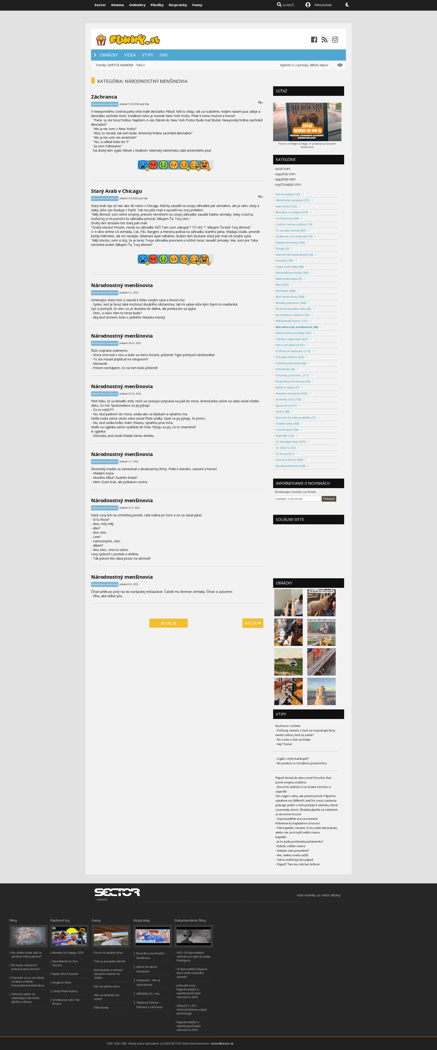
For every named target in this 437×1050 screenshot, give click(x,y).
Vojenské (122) (285, 436)
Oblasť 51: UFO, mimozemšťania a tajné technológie (192, 1009)
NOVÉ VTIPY (282, 169)
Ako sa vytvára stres (107, 986)
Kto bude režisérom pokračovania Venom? (25, 967)
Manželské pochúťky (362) (292, 273)
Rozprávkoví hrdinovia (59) (293, 381)
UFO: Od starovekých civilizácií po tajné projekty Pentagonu (194, 956)
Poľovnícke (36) (285, 369)
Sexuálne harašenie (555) (291, 393)
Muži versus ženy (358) (290, 297)
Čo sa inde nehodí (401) (291, 230)
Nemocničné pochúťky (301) (293, 333)
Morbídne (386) (285, 291)
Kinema (117, 5)
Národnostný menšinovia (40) (297, 327)
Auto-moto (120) (286, 206)
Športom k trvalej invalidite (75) (296, 418)
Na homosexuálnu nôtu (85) (293, 309)
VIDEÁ (130, 55)
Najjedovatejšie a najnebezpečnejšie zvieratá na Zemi (189, 1026)
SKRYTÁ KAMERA (120, 65)
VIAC (168, 623)
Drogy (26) (282, 248)
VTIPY (147, 55)
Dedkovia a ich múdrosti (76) (294, 236)
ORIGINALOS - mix (147, 994)
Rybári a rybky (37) (287, 387)
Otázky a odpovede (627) (292, 339)
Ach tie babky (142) (288, 194)
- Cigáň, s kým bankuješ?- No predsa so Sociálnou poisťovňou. (301, 761)
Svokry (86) (283, 411)
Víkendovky (101, 1007)
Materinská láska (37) (289, 279)
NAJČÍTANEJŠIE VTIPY (288, 185)
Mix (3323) (282, 285)
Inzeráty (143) (284, 260)
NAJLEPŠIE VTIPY (285, 174)
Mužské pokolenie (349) (291, 303)
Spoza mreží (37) (286, 406)
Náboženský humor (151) (292, 321)
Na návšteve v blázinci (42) (292, 315)
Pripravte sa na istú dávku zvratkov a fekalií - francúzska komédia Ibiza (27, 981)
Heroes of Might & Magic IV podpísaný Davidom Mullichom (307, 145)
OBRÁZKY (109, 55)
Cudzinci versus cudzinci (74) (294, 224)
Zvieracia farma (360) (289, 460)
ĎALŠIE (251, 623)
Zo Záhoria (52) (286, 448)
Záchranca (104, 96)
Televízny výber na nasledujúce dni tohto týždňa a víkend (25, 998)
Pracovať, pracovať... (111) (292, 375)
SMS (164, 55)
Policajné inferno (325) (290, 357)
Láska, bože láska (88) (290, 267)
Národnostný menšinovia (105, 104)
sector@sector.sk (222, 1043)
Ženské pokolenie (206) (290, 466)
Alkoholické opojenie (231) (293, 200)
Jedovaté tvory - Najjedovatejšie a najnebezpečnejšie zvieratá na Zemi (189, 991)
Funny (197, 5)
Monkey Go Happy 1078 (67, 953)
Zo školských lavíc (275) (291, 442)
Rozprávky (178, 5)
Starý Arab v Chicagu (116, 190)
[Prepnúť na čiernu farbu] (347, 4)
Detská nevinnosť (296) (290, 243)
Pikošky (157, 5)
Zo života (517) (285, 454)
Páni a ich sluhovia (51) (290, 345)
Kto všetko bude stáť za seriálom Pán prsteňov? (26, 954)
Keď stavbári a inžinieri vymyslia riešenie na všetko (108, 974)
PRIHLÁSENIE (323, 5)
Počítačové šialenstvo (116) (293, 351)
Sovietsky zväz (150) (288, 399)
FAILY (140, 65)
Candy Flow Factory (64, 991)
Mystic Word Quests (65, 974)
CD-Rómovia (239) (287, 218)
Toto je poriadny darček (109, 961)
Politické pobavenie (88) (291, 363)
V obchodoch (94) (287, 430)
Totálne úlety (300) (287, 424)
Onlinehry (137, 5)
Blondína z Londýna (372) (292, 212)
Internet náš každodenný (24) (294, 255)
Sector (100, 5)
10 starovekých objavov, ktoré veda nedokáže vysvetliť (192, 973)
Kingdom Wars (61, 982)
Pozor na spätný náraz (108, 953)
